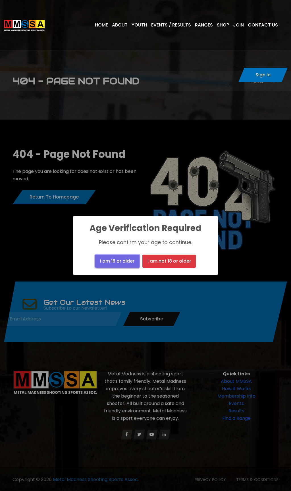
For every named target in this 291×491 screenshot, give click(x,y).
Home (101, 25)
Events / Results (171, 25)
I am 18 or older (117, 261)
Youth (139, 25)
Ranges (204, 25)
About (120, 25)
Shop (223, 25)
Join (238, 25)
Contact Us (263, 25)
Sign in (263, 74)
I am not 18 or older (169, 261)
